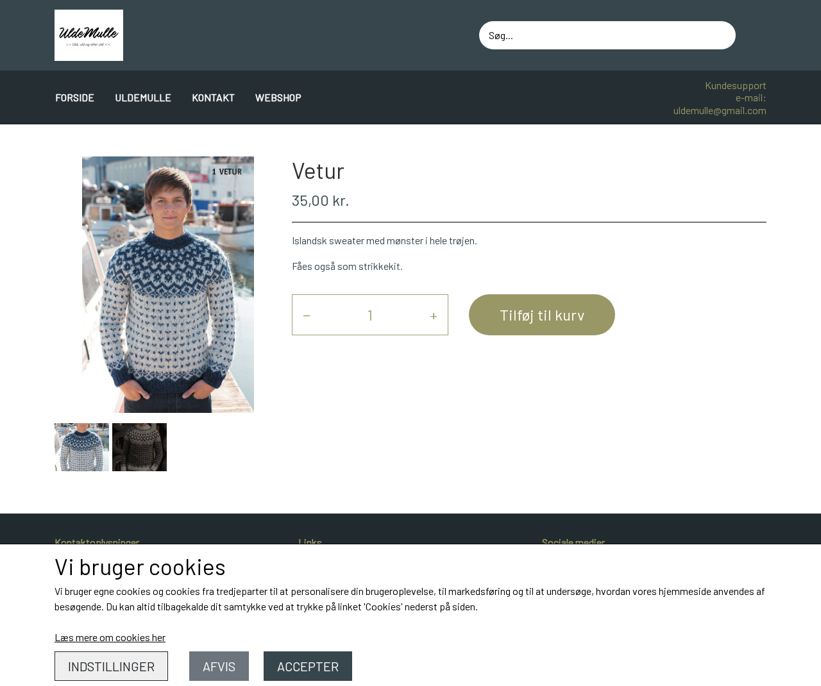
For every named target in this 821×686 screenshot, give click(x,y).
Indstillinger (111, 666)
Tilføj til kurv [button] (542, 314)
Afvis (219, 666)
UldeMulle (143, 97)
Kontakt (213, 97)
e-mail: (751, 97)
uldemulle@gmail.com (719, 110)
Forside (74, 97)
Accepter (308, 666)
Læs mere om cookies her (110, 637)
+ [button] (433, 314)
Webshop (278, 97)
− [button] (306, 314)
